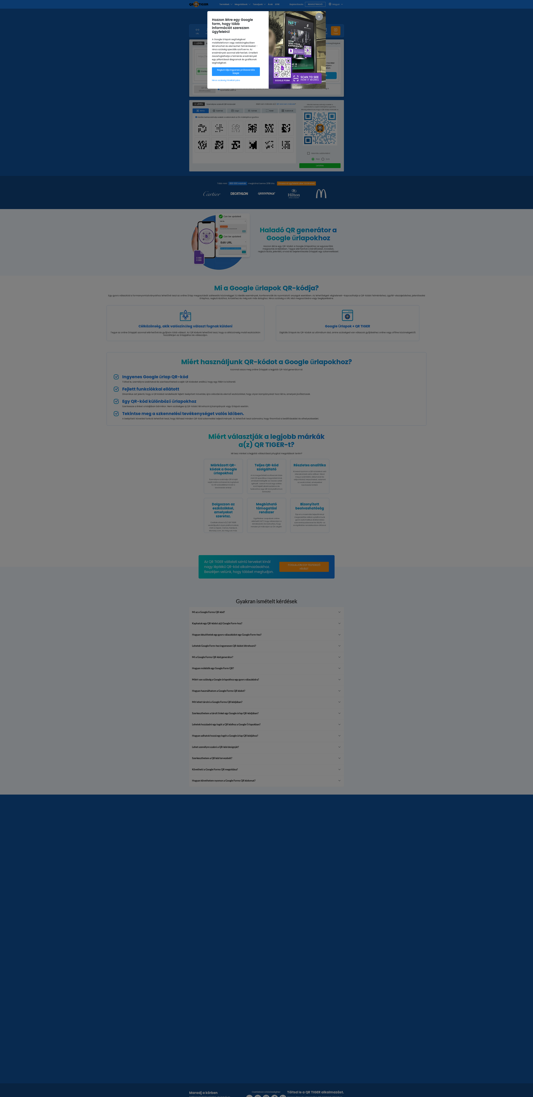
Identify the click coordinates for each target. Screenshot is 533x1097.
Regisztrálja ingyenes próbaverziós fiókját (236, 71)
